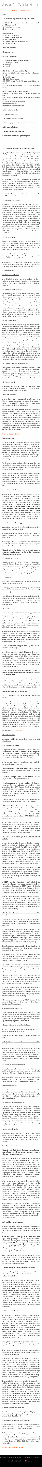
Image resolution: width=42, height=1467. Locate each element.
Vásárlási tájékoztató (15, 1461)
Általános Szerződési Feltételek (10, 1457)
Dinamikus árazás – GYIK (10, 434)
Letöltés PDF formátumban (21, 10)
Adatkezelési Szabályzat (32, 1457)
